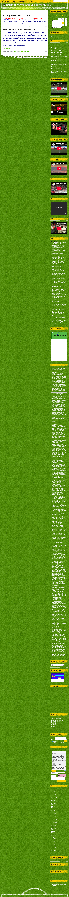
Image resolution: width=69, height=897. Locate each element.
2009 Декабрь (54, 801)
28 (56, 27)
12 (52, 22)
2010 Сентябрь (54, 815)
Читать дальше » (7, 48)
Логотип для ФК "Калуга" (56, 725)
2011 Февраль (54, 822)
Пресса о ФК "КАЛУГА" (55, 728)
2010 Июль (53, 812)
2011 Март (53, 823)
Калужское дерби (63, 884)
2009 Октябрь (54, 798)
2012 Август (53, 848)
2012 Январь (53, 838)
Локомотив (58, 884)
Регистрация (62, 742)
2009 (53, 886)
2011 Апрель (53, 825)
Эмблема (53, 726)
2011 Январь (53, 820)
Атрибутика (53, 723)
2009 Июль (53, 794)
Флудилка (53, 719)
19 (52, 25)
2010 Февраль (54, 804)
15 (59, 22)
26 (52, 27)
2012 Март (53, 841)
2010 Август (53, 813)
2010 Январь (53, 803)
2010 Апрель (53, 807)
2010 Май (53, 809)
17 (63, 22)
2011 (7, 12)
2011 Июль (53, 829)
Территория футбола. (55, 718)
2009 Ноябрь (53, 800)
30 (61, 27)
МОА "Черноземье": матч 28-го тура (17, 15)
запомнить (55, 741)
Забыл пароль (56, 742)
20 (54, 25)
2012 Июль (53, 847)
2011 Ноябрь (53, 835)
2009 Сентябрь (54, 797)
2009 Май (53, 791)
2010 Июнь (53, 810)
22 (59, 25)
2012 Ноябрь (53, 850)
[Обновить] (64, 770)
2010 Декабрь (54, 819)
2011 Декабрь (54, 837)
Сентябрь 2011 (59, 15)
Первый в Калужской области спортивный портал (57, 721)
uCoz (67, 891)
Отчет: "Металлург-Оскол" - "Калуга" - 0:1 (19, 30)
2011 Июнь (53, 828)
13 (54, 22)
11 (65, 20)
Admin (15, 26)
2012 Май (53, 844)
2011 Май (53, 826)
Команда (53, 728)
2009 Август (53, 795)
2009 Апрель (53, 790)
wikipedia (57, 886)
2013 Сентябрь (54, 851)
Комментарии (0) (27, 26)
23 (61, 25)
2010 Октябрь (54, 816)
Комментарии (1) (27, 51)
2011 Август (53, 831)
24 (63, 25)
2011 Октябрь (54, 834)
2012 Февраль (54, 840)
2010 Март (53, 806)
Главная (4, 12)
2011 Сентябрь (54, 832)
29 (59, 27)
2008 (52, 884)
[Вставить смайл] (65, 770)
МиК (55, 884)
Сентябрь (11, 12)
